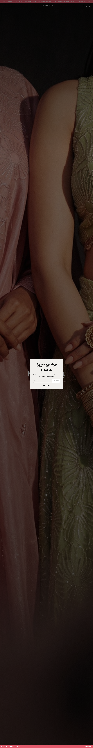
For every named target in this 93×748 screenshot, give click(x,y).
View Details (88, 746)
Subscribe (56, 380)
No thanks (46, 385)
